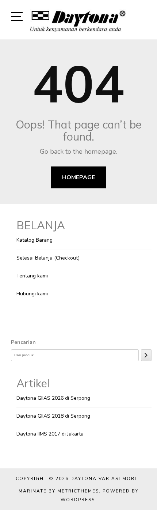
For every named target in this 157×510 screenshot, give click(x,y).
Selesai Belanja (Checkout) (48, 257)
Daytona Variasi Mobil (104, 479)
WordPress (78, 500)
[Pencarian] (146, 355)
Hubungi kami (32, 293)
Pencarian (23, 342)
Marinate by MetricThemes (59, 491)
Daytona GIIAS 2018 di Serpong (53, 416)
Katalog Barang (34, 240)
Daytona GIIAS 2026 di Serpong (53, 398)
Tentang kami (32, 275)
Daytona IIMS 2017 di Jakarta (50, 433)
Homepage (78, 177)
